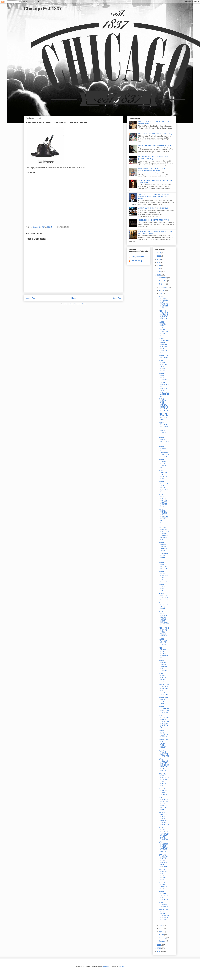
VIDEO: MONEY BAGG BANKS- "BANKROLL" (164, 653)
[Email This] (58, 227)
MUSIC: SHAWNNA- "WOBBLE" (164, 904)
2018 (159, 269)
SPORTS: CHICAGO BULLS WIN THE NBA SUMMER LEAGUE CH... (164, 533)
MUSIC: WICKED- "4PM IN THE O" (163, 642)
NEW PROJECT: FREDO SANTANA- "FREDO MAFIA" (163, 847)
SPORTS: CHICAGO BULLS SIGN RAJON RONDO (163, 874)
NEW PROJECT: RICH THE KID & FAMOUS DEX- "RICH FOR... (164, 803)
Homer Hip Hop (136, 261)
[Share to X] (63, 227)
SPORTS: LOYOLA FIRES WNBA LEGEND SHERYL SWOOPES (164, 818)
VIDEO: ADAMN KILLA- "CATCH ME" (162, 463)
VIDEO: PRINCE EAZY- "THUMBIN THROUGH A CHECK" (164, 451)
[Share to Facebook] (65, 227)
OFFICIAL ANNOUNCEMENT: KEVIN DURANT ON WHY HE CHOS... (164, 861)
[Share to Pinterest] (67, 227)
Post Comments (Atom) (78, 304)
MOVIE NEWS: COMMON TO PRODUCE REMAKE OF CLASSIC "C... (163, 517)
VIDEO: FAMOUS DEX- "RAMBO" (163, 376)
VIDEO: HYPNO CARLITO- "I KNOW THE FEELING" (163, 576)
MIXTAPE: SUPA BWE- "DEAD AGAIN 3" (164, 791)
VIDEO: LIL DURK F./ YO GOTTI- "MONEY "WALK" (164, 546)
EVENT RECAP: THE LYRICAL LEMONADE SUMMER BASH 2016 (164, 405)
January (162, 941)
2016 (159, 275)
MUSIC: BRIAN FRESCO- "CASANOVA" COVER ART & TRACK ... (164, 833)
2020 (159, 262)
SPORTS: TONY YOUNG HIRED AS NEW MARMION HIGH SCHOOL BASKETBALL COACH (153, 196)
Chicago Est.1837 (43, 8)
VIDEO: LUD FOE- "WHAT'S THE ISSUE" (163, 743)
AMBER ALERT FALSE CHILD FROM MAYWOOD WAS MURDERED (152, 170)
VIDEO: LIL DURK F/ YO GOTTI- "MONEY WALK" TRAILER (164, 665)
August (162, 290)
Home (73, 298)
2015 (159, 945)
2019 (159, 265)
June (161, 925)
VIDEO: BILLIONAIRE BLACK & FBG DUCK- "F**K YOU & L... (163, 428)
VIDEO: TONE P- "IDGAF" (164, 356)
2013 (159, 951)
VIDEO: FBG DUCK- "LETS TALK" (163, 700)
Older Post (116, 298)
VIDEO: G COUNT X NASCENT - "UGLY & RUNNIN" (164, 315)
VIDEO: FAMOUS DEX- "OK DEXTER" (163, 565)
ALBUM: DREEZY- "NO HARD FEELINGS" (164, 596)
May (161, 928)
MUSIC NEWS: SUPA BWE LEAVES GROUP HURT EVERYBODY (164, 618)
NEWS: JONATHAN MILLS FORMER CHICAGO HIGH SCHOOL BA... (164, 345)
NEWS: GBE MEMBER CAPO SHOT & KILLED (155, 145)
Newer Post (30, 298)
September (163, 287)
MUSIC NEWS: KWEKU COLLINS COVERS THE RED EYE (163, 500)
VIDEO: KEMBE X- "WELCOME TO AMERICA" (163, 895)
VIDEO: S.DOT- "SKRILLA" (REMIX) (163, 733)
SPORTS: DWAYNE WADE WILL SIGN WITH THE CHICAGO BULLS (164, 779)
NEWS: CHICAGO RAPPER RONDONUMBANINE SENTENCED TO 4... (164, 765)
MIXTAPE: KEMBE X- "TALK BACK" (163, 605)
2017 (159, 272)
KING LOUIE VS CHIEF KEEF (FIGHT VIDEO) (155, 134)
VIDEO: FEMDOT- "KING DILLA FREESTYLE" (164, 486)
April (161, 932)
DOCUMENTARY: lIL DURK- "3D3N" (164, 556)
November (163, 281)
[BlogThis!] (61, 227)
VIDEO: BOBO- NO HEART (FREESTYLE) (153, 220)
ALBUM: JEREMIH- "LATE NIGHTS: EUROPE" (163, 474)
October (162, 284)
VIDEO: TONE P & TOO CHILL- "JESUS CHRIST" (164, 632)
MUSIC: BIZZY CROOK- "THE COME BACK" (163, 365)
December (163, 278)
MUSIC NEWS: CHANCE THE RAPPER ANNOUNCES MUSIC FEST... (164, 329)
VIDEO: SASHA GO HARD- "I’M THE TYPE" (164, 709)
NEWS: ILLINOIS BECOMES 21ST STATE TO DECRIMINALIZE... (163, 302)
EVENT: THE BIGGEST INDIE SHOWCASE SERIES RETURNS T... (164, 915)
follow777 (106, 966)
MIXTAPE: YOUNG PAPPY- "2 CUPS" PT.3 (164, 753)
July (160, 293)
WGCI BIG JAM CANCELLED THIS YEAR (153, 208)
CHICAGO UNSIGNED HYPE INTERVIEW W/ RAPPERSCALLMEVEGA (164, 389)
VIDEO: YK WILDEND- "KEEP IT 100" (163, 417)
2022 (159, 256)
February (162, 938)
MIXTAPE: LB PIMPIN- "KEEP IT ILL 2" (164, 885)
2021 (159, 259)
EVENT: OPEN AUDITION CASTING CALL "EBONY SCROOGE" (164, 689)
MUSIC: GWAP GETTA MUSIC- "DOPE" (162, 677)
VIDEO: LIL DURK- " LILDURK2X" (164, 440)
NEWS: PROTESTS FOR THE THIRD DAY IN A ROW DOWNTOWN (164, 721)
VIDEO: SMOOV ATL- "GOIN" (162, 587)
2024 (159, 253)
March (161, 935)
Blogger (121, 966)
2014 (159, 948)
